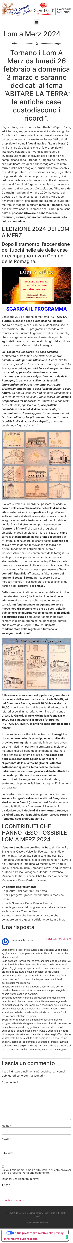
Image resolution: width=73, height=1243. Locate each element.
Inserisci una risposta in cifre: (20, 1178)
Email (6, 1139)
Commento (10, 1082)
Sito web (7, 1153)
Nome (7, 1125)
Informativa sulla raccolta (21, 1238)
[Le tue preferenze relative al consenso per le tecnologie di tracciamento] (67, 1237)
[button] (36, 22)
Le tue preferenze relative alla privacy (38, 1233)
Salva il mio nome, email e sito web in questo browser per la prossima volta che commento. (36, 1171)
